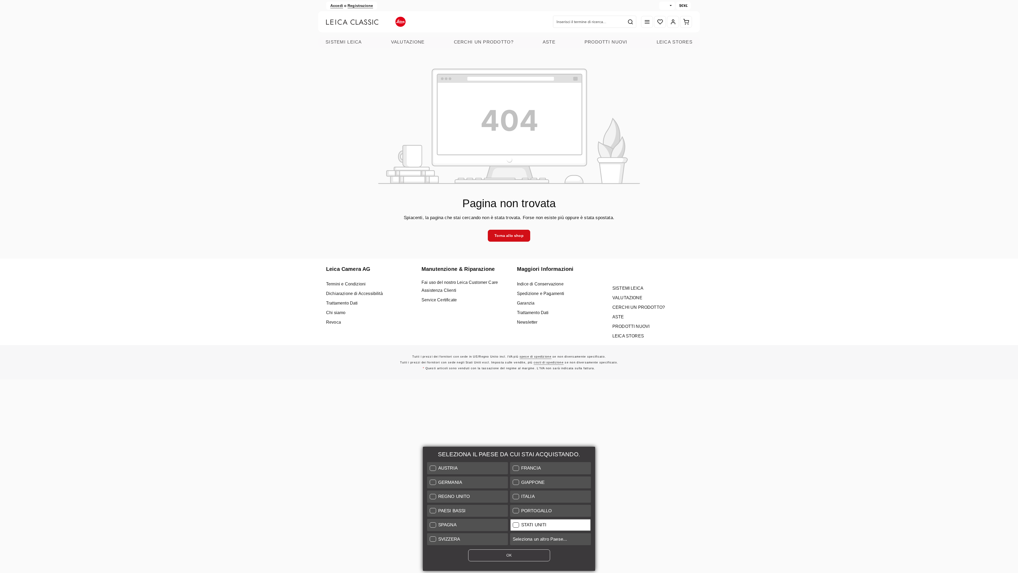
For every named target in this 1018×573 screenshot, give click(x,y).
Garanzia (525, 303)
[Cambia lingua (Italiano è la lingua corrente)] (667, 6)
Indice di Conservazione (540, 284)
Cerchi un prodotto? (484, 42)
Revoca (333, 322)
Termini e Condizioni (346, 284)
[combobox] (589, 22)
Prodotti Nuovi (606, 42)
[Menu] (647, 22)
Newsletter (527, 322)
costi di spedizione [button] (549, 362)
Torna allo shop (508, 235)
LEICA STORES (674, 42)
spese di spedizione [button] (535, 356)
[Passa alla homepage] (366, 21)
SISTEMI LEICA (344, 42)
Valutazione (408, 42)
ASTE (549, 42)
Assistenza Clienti (439, 290)
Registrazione (360, 5)
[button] (467, 468)
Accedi (336, 5)
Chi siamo (335, 312)
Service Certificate (439, 300)
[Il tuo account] (673, 22)
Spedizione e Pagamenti (540, 293)
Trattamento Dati (342, 303)
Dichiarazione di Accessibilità (354, 293)
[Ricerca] (630, 22)
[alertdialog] (509, 510)
